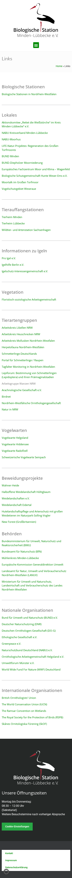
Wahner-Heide (10, 485)
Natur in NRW (10, 409)
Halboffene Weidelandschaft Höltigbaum (26, 492)
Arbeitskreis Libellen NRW (17, 327)
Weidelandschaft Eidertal (16, 505)
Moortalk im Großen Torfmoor (20, 182)
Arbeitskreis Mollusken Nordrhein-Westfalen (28, 340)
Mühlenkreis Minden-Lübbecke (20, 558)
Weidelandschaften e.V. (16, 498)
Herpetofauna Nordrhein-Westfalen (23, 347)
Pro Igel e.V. (9, 258)
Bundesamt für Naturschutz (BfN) (22, 551)
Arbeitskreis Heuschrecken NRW (21, 334)
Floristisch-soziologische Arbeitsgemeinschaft (29, 299)
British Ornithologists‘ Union (19, 698)
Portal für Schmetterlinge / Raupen (22, 360)
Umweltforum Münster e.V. (18, 663)
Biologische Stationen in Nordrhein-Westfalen (29, 94)
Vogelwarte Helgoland (15, 437)
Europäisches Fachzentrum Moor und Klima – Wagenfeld (36, 169)
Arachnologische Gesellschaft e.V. (22, 390)
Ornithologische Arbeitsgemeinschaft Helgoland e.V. (33, 656)
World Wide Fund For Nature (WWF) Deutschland (31, 669)
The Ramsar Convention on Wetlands (24, 711)
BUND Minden (10, 156)
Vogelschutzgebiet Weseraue (19, 188)
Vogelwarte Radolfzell (15, 450)
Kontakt (9, 853)
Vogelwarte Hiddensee (15, 444)
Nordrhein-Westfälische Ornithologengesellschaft (31, 403)
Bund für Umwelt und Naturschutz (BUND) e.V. (30, 617)
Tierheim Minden (12, 217)
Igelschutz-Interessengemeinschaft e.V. (25, 271)
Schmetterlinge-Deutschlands (19, 353)
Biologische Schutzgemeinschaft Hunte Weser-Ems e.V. (34, 175)
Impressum (11, 860)
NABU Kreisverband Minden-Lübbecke (25, 133)
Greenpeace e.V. (11, 643)
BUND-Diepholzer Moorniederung (22, 162)
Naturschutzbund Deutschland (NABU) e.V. (27, 650)
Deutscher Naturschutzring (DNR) (21, 624)
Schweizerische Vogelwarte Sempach (24, 457)
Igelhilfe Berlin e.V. (13, 264)
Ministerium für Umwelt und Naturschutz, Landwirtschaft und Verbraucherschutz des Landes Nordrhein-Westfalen (32, 585)
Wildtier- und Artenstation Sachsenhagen (26, 230)
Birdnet (6, 396)
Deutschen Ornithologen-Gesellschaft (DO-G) (29, 630)
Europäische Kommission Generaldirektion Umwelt (32, 564)
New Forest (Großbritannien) (19, 521)
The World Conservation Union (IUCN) (24, 704)
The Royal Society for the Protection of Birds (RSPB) (32, 717)
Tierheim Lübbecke (13, 223)
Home (59, 66)
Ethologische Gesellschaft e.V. (19, 637)
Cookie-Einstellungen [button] (17, 826)
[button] (36, 45)
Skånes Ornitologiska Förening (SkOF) (24, 724)
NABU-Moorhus (11, 139)
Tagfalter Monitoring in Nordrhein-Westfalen (28, 366)
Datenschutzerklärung (16, 867)
